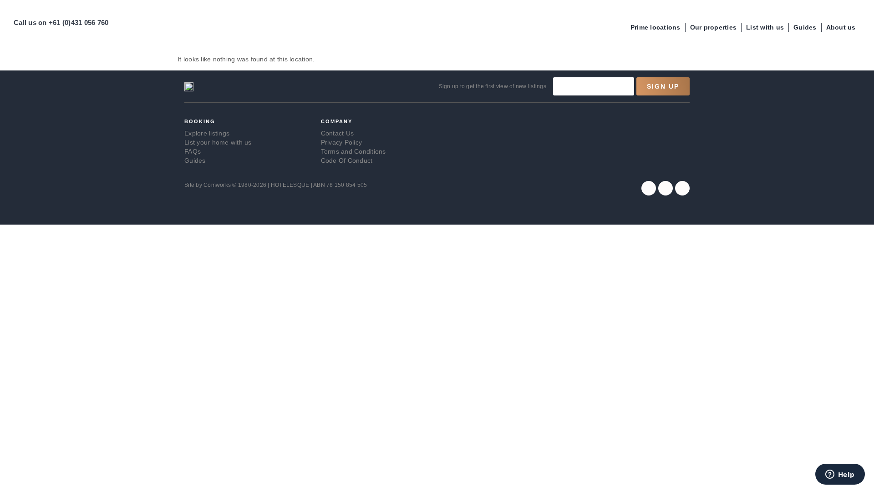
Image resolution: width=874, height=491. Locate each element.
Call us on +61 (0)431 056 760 (61, 22)
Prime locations (655, 27)
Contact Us (337, 133)
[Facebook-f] (648, 188)
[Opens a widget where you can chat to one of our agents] (840, 475)
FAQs (192, 151)
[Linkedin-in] (682, 188)
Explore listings (206, 133)
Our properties (713, 27)
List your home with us (218, 142)
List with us (765, 27)
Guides (805, 27)
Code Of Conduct (347, 160)
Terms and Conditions (353, 151)
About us (841, 27)
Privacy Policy (341, 142)
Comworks (217, 185)
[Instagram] (665, 188)
